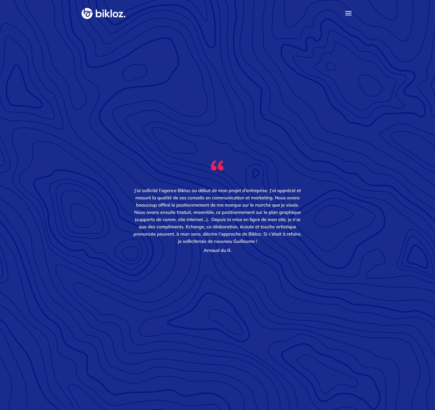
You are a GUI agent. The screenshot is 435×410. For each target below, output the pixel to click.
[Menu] (348, 13)
